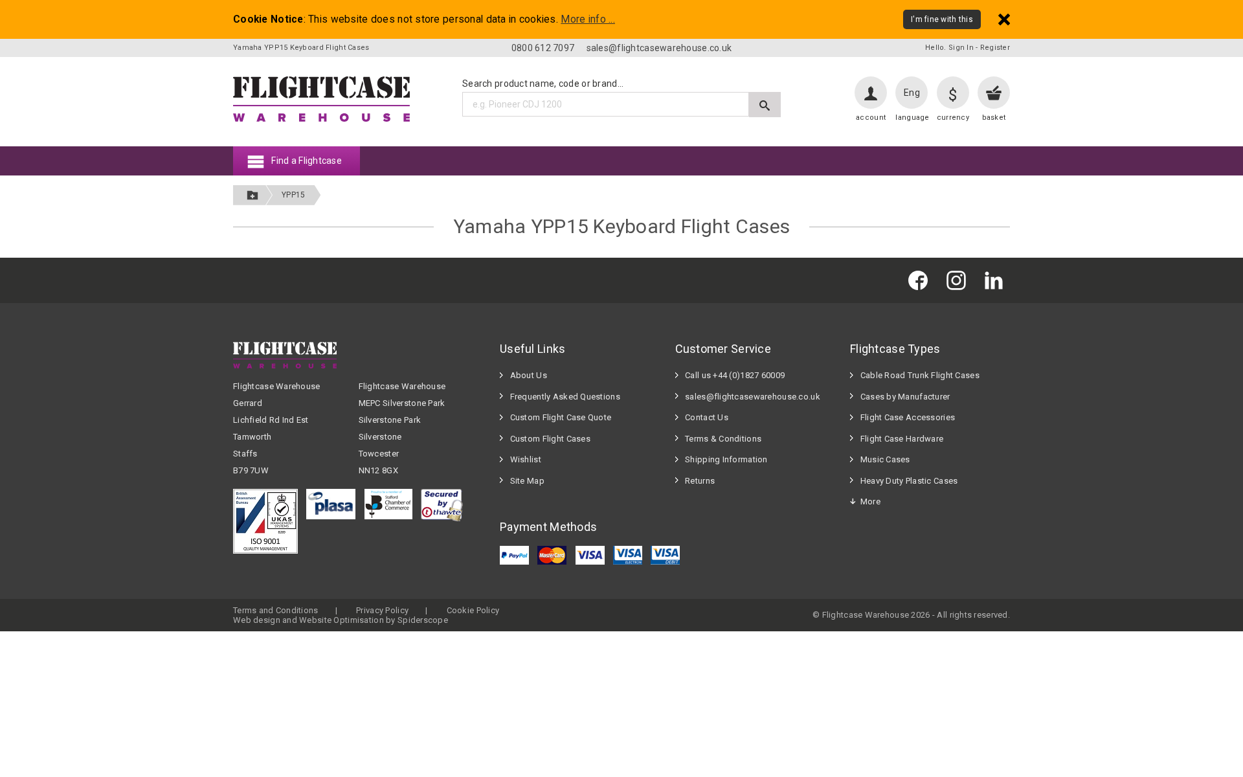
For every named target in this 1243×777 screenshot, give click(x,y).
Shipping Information (726, 459)
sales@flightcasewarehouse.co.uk (659, 47)
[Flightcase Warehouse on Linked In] (997, 280)
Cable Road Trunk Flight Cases (920, 375)
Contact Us (706, 417)
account (871, 117)
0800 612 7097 (543, 47)
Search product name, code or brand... (542, 83)
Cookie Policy (473, 610)
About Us (528, 375)
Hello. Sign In (949, 47)
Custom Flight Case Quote (561, 417)
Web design (256, 620)
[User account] (871, 92)
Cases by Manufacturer (905, 396)
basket (994, 117)
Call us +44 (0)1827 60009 (735, 375)
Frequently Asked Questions (565, 396)
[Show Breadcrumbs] (252, 195)
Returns (700, 481)
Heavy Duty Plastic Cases (909, 481)
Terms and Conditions (276, 610)
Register (995, 47)
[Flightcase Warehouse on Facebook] (921, 280)
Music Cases (885, 459)
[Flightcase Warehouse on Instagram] (959, 280)
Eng (912, 92)
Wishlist (525, 459)
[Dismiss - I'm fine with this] (1004, 19)
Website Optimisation (341, 620)
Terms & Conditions (723, 439)
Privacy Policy (382, 610)
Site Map (527, 481)
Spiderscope (423, 620)
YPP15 (293, 194)
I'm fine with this (942, 19)
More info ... (588, 19)
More (870, 501)
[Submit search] (765, 104)
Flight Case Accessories (907, 417)
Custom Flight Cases (550, 439)
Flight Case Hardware (902, 439)
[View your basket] (994, 92)
